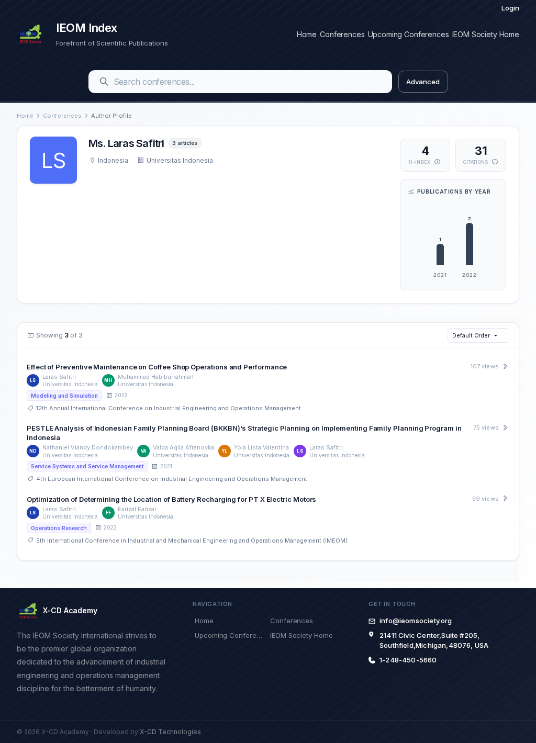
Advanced (422, 81)
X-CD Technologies (170, 732)
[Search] (104, 81)
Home (307, 34)
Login (510, 8)
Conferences (342, 34)
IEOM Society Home (485, 34)
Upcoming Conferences (408, 34)
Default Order (471, 335)
